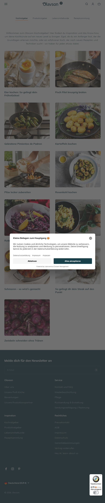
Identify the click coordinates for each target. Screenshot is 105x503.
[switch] (96, 492)
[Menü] (100, 475)
